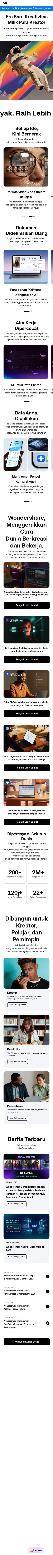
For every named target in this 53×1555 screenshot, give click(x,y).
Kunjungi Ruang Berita (27, 1341)
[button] (25, 216)
